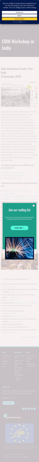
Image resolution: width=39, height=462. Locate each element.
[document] (19, 231)
